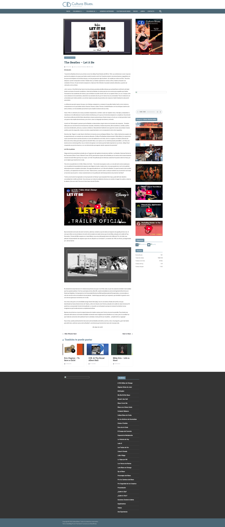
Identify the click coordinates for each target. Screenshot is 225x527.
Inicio (68, 11)
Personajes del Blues (124, 475)
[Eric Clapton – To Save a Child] (73, 345)
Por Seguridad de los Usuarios (127, 483)
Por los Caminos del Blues (126, 479)
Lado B (120, 443)
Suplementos (122, 504)
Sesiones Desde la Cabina (126, 500)
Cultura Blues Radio (123, 11)
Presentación (122, 488)
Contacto (151, 11)
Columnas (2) (90, 11)
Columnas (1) (77, 11)
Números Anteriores (107, 11)
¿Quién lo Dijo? (122, 491)
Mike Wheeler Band (70, 334)
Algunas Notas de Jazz (125, 387)
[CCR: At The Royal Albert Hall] (97, 345)
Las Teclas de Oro (123, 447)
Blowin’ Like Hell (123, 399)
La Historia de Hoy (123, 439)
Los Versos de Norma (124, 463)
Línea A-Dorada (122, 451)
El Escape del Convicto (125, 431)
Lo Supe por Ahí (122, 459)
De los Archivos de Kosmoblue (127, 419)
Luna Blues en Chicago (124, 467)
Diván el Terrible (123, 423)
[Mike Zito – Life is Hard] (122, 345)
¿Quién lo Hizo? (122, 496)
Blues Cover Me (122, 403)
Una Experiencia (122, 512)
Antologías (121, 391)
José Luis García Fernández (79, 66)
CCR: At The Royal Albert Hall (97, 359)
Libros (142, 11)
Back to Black (127, 334)
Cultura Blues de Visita (124, 415)
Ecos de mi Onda (123, 427)
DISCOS (135, 11)
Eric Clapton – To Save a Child (72, 359)
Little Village (121, 455)
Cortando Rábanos (123, 411)
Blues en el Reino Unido (125, 407)
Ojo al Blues (121, 471)
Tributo (120, 508)
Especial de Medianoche (125, 435)
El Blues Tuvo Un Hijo (70, 57)
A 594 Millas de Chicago (125, 383)
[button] (83, 11)
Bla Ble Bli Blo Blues (124, 395)
